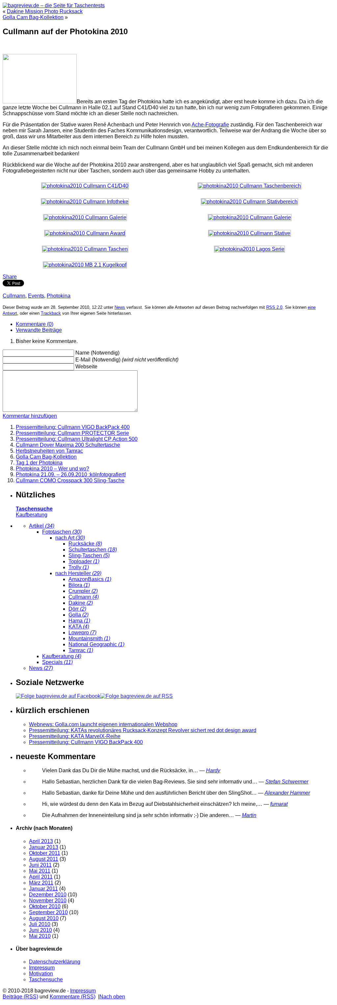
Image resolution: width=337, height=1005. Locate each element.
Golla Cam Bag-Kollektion (33, 17)
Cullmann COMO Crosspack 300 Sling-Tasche (70, 480)
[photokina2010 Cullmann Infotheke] (85, 201)
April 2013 (41, 841)
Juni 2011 (40, 865)
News (120, 307)
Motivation (41, 973)
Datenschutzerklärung (54, 962)
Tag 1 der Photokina (39, 462)
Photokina (58, 296)
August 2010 (44, 918)
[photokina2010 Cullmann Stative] (249, 233)
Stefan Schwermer (286, 781)
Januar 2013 (43, 847)
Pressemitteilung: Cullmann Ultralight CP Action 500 (77, 439)
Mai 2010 (40, 936)
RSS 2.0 (274, 307)
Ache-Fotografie (210, 124)
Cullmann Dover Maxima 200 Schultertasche (68, 445)
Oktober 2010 (45, 906)
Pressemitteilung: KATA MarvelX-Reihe (74, 736)
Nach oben (112, 996)
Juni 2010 (40, 930)
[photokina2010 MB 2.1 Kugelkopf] (85, 265)
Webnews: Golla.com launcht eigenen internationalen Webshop (103, 724)
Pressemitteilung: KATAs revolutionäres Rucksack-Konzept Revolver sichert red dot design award (142, 730)
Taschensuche (46, 979)
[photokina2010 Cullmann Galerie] (85, 217)
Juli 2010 (39, 924)
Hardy (213, 770)
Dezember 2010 (47, 894)
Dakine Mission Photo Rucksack (45, 11)
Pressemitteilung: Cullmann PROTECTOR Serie (72, 433)
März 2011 (41, 883)
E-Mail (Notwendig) (97, 359)
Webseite (86, 366)
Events (36, 296)
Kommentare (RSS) (72, 996)
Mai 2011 (39, 871)
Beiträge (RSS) (20, 996)
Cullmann (14, 296)
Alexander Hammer (287, 793)
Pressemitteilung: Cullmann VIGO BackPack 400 (73, 427)
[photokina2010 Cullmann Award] (85, 233)
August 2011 (43, 859)
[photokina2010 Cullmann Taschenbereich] (249, 186)
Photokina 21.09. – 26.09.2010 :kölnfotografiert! (71, 474)
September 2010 (48, 912)
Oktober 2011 (44, 853)
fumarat (279, 804)
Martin (249, 815)
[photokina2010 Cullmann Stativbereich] (249, 201)
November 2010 (47, 900)
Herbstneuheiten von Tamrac (49, 451)
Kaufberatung (31, 514)
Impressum (42, 967)
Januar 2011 (43, 888)
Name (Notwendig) (97, 353)
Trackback (51, 313)
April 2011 (41, 877)
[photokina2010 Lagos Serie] (249, 249)
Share (10, 276)
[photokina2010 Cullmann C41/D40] (85, 186)
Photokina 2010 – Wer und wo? (52, 468)
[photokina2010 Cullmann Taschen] (85, 249)
